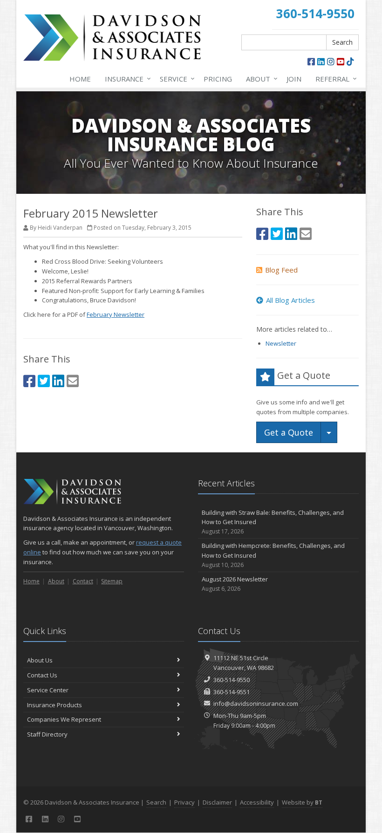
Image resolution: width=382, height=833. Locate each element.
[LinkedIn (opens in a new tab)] (321, 61)
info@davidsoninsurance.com (255, 703)
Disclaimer (217, 802)
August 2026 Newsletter (235, 584)
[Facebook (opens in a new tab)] (311, 61)
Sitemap (112, 581)
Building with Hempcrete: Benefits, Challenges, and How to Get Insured (273, 555)
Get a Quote (288, 432)
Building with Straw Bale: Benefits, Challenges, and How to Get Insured (273, 522)
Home (80, 78)
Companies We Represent (64, 719)
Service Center (47, 690)
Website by (302, 802)
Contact (83, 581)
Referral (333, 78)
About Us (40, 660)
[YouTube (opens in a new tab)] (340, 61)
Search (342, 42)
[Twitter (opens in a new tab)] (44, 380)
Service (175, 78)
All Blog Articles (290, 300)
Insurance (125, 78)
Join (293, 78)
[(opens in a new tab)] (350, 61)
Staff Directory (47, 734)
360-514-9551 (231, 692)
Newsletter (281, 343)
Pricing (218, 78)
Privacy (184, 802)
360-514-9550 (231, 680)
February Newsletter (115, 314)
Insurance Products (54, 705)
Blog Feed (281, 269)
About (259, 78)
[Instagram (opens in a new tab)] (330, 61)
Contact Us (42, 675)
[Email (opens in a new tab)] (73, 380)
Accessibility (257, 802)
